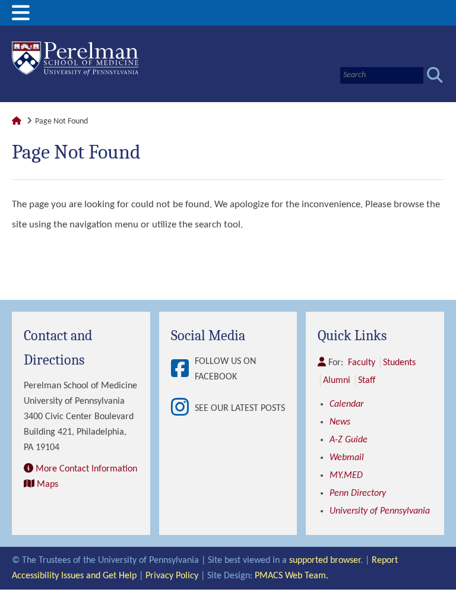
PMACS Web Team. (291, 576)
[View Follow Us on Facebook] (183, 369)
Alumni (336, 380)
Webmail (347, 458)
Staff (366, 380)
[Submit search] (435, 75)
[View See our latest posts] (183, 408)
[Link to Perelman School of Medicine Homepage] (16, 121)
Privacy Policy (171, 576)
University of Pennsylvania (380, 511)
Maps (47, 484)
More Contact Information (86, 469)
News (340, 422)
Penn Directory (358, 493)
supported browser (324, 560)
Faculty (361, 363)
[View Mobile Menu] (21, 17)
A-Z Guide (349, 440)
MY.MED (346, 475)
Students (399, 363)
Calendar (346, 404)
